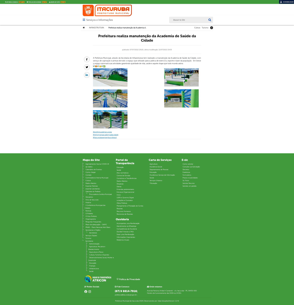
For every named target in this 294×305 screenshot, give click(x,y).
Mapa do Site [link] (58, 2)
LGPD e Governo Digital (125, 197)
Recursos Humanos (124, 211)
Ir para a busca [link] (15, 2)
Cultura (197, 27)
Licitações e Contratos (125, 200)
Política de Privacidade (129, 279)
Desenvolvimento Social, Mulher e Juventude (101, 259)
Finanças (92, 266)
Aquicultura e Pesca (96, 252)
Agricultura (153, 164)
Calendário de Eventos (94, 169)
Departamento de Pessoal (159, 169)
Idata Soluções (163, 301)
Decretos (186, 169)
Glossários (89, 197)
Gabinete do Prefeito (93, 191)
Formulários (187, 175)
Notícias (88, 211)
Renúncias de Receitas (125, 214)
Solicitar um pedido (189, 186)
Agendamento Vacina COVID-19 (97, 164)
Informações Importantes (126, 237)
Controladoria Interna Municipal (97, 178)
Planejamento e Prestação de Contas (130, 206)
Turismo (205, 27)
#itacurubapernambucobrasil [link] (105, 138)
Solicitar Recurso (189, 183)
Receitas (120, 208)
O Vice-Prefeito (91, 216)
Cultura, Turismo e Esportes (99, 255)
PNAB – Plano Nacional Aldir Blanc (98, 227)
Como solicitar (188, 164)
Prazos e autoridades (190, 178)
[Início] (84, 27)
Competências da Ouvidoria (127, 229)
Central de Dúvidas (123, 175)
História (88, 202)
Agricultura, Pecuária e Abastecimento (96, 248)
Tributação (153, 183)
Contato (88, 175)
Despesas (120, 184)
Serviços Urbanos (156, 180)
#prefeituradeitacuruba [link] (102, 132)
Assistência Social (156, 167)
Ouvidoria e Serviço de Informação (162, 175)
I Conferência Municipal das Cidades (95, 206)
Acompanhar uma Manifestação (128, 223)
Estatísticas (186, 172)
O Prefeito (89, 213)
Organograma (91, 219)
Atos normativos (123, 173)
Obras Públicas (122, 203)
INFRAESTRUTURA (96, 28)
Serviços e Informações (99, 19)
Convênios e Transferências (127, 178)
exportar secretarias (93, 189)
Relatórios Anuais (123, 240)
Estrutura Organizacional (125, 192)
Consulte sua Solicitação (191, 167)
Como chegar (91, 172)
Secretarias (93, 233)
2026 (141, 301)
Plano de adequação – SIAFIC (96, 224)
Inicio (119, 195)
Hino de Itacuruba (92, 200)
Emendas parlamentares (125, 189)
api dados (89, 167)
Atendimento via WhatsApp (126, 226)
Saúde (91, 271)
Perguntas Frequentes (93, 222)
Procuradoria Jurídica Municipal (100, 194)
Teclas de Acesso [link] (37, 2)
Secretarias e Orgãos (93, 230)
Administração (94, 244)
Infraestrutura (94, 268)
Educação (92, 263)
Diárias (119, 186)
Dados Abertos (91, 183)
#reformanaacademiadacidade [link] (105, 135)
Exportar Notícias (92, 186)
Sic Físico (186, 180)
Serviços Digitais (91, 235)
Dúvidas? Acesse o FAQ (125, 232)
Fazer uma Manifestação (125, 234)
